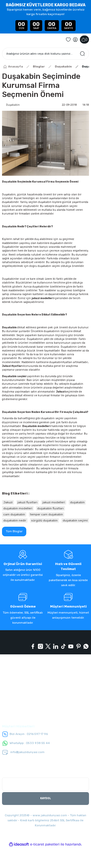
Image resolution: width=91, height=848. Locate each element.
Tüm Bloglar (14, 531)
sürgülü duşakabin (44, 520)
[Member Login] (75, 40)
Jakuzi (60, 391)
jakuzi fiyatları (27, 502)
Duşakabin (9, 327)
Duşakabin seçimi (14, 376)
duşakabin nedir (14, 520)
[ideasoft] (19, 844)
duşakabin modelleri (17, 508)
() (86, 39)
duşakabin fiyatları (50, 508)
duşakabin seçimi (75, 520)
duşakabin (56, 362)
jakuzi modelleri (43, 298)
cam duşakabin (14, 514)
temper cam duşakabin (46, 514)
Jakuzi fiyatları (12, 366)
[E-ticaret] (45, 844)
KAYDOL (45, 798)
